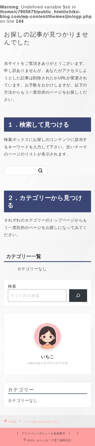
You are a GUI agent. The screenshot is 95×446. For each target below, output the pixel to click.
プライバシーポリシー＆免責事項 (43, 433)
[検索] (78, 295)
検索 (12, 286)
